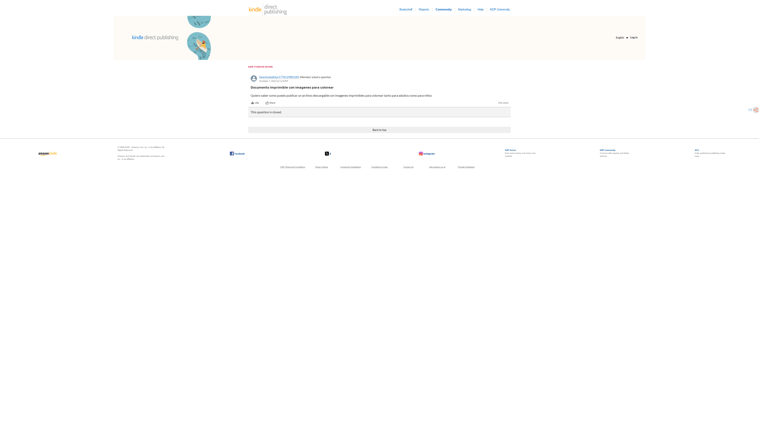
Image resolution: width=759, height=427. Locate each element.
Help (480, 9)
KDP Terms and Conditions (292, 167)
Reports (424, 9)
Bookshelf (405, 9)
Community (444, 9)
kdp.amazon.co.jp (437, 167)
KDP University (500, 9)
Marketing (464, 9)
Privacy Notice (321, 167)
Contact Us (408, 167)
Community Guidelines (350, 167)
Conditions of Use (379, 167)
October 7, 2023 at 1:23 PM (273, 80)
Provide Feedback (466, 167)
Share (272, 102)
